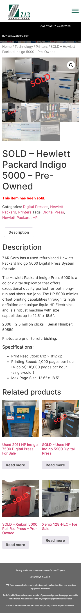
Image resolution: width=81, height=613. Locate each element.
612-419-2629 (62, 26)
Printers (42, 47)
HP (35, 217)
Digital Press (53, 212)
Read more (15, 465)
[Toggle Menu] (75, 11)
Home (7, 47)
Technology (24, 47)
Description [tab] (19, 232)
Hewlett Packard (16, 217)
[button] (71, 65)
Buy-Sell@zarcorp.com (15, 35)
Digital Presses (35, 206)
